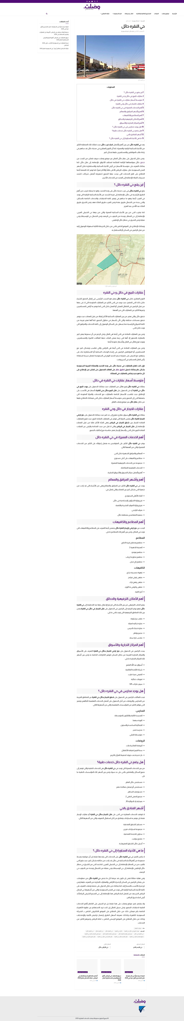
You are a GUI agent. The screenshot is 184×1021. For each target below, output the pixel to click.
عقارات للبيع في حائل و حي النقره (130, 96)
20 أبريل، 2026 (117, 982)
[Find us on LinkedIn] (89, 1)
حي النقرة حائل (109, 931)
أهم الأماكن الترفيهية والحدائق (131, 119)
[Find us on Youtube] (92, 1)
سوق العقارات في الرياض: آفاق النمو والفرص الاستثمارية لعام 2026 (111, 978)
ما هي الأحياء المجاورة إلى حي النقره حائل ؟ (126, 138)
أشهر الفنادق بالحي (135, 134)
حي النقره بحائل (99, 931)
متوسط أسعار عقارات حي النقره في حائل (127, 100)
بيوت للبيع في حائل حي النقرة (131, 931)
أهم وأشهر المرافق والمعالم (132, 111)
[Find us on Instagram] (87, 1)
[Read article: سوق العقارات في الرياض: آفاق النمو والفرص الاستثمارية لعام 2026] (110, 966)
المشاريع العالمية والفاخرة (143, 13)
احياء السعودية (117, 13)
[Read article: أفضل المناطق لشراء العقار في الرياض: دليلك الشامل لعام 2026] (87, 966)
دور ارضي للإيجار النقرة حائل (125, 934)
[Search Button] (46, 13)
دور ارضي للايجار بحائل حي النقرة (93, 934)
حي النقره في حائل (138, 934)
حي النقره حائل (89, 931)
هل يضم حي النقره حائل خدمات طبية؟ (128, 131)
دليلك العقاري (105, 13)
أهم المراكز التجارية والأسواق (132, 123)
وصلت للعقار (138, 928)
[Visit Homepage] (92, 7)
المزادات (156, 13)
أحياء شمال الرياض (106, 972)
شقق (142, 162)
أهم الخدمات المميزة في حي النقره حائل (128, 108)
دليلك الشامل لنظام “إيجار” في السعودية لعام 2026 (54, 48)
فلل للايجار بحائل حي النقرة (120, 936)
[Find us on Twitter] (94, 1)
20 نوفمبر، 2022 (140, 31)
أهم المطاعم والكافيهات (133, 115)
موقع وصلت (165, 13)
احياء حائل (128, 21)
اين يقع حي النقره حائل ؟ (134, 92)
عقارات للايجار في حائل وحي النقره (130, 104)
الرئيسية (174, 13)
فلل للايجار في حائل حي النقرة (105, 936)
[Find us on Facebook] (97, 1)
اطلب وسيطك (129, 13)
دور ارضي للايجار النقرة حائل (109, 934)
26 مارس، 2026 (93, 980)
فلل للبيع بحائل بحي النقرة (89, 936)
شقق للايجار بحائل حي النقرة (136, 936)
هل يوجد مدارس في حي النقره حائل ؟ (128, 127)
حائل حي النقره (118, 931)
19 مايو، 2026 (141, 980)
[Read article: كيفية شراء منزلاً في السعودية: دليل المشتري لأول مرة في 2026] (134, 966)
